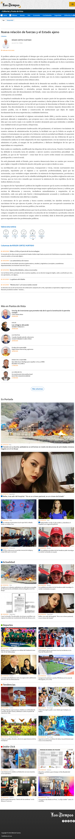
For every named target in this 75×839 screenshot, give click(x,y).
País (29, 15)
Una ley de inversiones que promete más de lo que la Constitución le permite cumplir (41, 311)
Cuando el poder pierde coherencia (23, 337)
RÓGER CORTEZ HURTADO (21, 40)
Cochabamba (47, 15)
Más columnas (37, 389)
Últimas (14, 15)
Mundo (22, 15)
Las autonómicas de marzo (19, 261)
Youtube (71, 821)
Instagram (68, 821)
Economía (36, 15)
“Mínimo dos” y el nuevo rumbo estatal (23, 285)
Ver (4, 20)
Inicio (5, 15)
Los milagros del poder (20, 325)
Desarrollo (10, 20)
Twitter (66, 821)
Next (74, 15)
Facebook (63, 821)
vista (2, 402)
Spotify (74, 821)
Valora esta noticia (8, 226)
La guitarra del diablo (17, 279)
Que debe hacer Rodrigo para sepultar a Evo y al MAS (28, 362)
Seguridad (57, 15)
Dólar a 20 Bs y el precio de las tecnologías (24, 251)
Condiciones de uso (6, 836)
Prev (0, 15)
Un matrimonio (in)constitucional (22, 374)
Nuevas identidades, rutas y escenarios (23, 270)
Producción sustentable (19, 347)
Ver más (3, 565)
